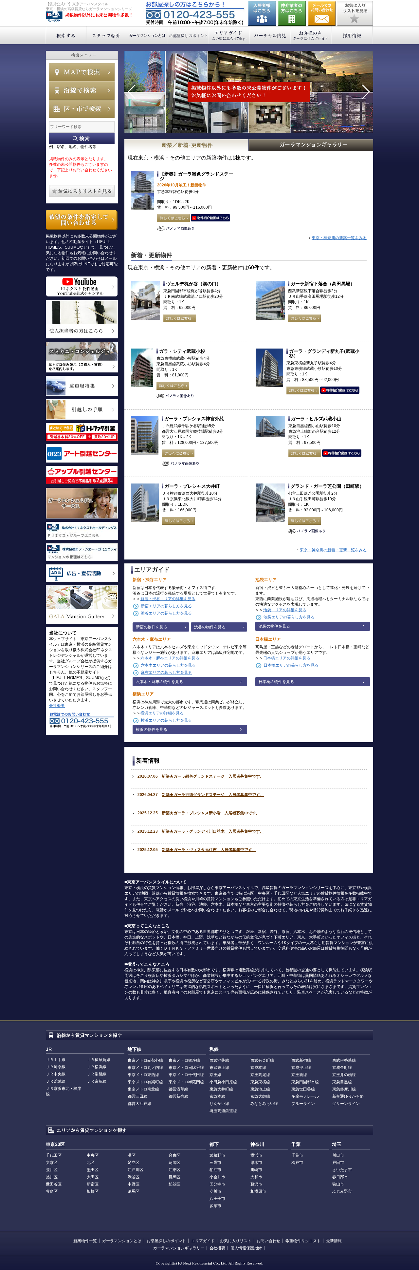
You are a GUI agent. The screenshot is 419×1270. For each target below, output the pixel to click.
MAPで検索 (82, 72)
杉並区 (174, 1184)
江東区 (174, 1169)
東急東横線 (260, 1082)
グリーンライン (346, 1103)
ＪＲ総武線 (55, 1081)
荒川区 (52, 1169)
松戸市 (297, 1162)
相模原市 (258, 1191)
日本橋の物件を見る (276, 681)
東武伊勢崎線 (344, 1060)
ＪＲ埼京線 (55, 1067)
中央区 (93, 1155)
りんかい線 (219, 1103)
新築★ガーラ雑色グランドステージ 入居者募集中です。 (213, 776)
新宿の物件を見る (151, 627)
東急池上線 (260, 1089)
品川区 (52, 1177)
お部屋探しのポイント (188, 35)
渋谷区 (133, 1177)
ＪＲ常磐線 (96, 1074)
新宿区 (93, 1184)
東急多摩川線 (344, 1089)
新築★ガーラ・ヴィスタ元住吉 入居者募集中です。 (209, 849)
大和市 (256, 1177)
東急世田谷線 (303, 1089)
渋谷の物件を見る (210, 627)
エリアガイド (229, 35)
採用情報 (352, 35)
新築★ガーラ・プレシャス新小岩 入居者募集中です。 (211, 813)
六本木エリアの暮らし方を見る (168, 665)
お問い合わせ (322, 13)
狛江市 (215, 1169)
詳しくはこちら (173, 218)
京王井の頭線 (344, 1074)
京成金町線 (342, 1067)
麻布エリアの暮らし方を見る (166, 672)
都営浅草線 (178, 1089)
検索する (66, 35)
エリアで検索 (82, 109)
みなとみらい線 (264, 1103)
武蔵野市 (217, 1155)
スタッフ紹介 (106, 35)
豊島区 (52, 1191)
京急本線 (217, 1096)
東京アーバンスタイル (54, 16)
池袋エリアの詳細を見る (284, 610)
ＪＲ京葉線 (96, 1081)
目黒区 (174, 1177)
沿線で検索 (82, 90)
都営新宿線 (178, 1096)
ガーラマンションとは (147, 35)
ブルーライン (303, 1103)
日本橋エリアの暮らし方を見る (291, 665)
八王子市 (217, 1198)
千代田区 (54, 1155)
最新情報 (334, 1241)
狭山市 (338, 1184)
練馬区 (133, 1191)
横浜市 (256, 1155)
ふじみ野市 (342, 1191)
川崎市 (256, 1169)
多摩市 (215, 1206)
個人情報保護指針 (246, 1248)
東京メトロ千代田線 (186, 1074)
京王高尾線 (260, 1074)
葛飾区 (174, 1162)
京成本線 (258, 1067)
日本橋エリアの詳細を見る (286, 658)
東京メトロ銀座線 (184, 1060)
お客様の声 (311, 35)
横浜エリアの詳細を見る (162, 713)
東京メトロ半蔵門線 (186, 1082)
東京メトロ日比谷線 (186, 1067)
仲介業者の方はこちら (292, 13)
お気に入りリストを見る (355, 13)
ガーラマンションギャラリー (178, 1248)
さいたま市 (342, 1169)
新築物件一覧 (85, 1241)
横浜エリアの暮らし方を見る (166, 720)
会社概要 (57, 705)
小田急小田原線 (223, 1082)
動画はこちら (210, 218)
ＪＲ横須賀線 (98, 1059)
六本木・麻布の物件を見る (159, 681)
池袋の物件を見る (274, 626)
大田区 (93, 1177)
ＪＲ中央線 (55, 1074)
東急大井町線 (221, 1089)
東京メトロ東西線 (143, 1074)
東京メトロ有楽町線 (145, 1082)
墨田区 (93, 1169)
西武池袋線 (219, 1060)
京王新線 (299, 1074)
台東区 (174, 1155)
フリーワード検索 (82, 138)
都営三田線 (137, 1096)
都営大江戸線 (139, 1103)
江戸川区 (135, 1169)
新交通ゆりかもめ (348, 1096)
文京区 (52, 1162)
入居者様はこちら (262, 13)
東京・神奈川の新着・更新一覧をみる (333, 550)
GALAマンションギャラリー (311, 145)
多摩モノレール (305, 1096)
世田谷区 (54, 1184)
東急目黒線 (342, 1082)
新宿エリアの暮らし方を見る (166, 606)
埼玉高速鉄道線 (223, 1111)
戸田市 (338, 1162)
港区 (132, 1155)
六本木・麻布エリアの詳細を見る (169, 658)
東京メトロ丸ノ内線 (145, 1067)
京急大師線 (260, 1096)
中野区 (133, 1184)
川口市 (338, 1155)
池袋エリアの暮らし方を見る (289, 617)
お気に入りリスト (235, 1241)
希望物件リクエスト (303, 1241)
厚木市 (256, 1162)
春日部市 (340, 1177)
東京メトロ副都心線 (145, 1060)
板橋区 (93, 1191)
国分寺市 (217, 1184)
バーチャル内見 (270, 35)
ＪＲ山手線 (55, 1059)
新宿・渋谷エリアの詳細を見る (167, 599)
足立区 (133, 1162)
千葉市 (297, 1155)
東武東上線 (219, 1067)
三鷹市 (215, 1162)
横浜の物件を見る (151, 729)
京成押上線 (301, 1067)
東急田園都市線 (305, 1082)
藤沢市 (256, 1184)
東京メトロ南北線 (143, 1089)
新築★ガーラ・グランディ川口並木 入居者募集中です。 (213, 831)
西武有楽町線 (262, 1060)
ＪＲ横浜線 (96, 1067)
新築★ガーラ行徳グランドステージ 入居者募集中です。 (213, 794)
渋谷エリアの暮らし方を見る (166, 613)
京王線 (215, 1074)
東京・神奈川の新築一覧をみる (339, 238)
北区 (91, 1162)
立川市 (215, 1191)
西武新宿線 (301, 1060)
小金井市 (217, 1177)
